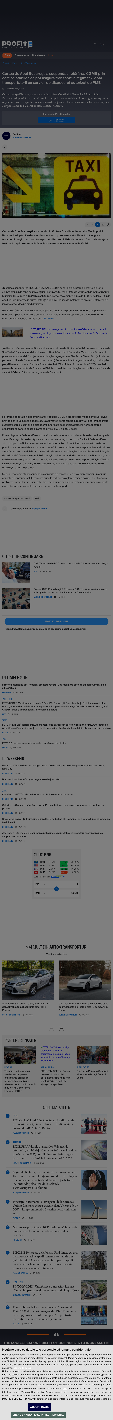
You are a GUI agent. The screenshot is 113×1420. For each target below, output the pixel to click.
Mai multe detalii (22, 1368)
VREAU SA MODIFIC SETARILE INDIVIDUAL (38, 1415)
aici (65, 1388)
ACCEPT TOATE (39, 1407)
